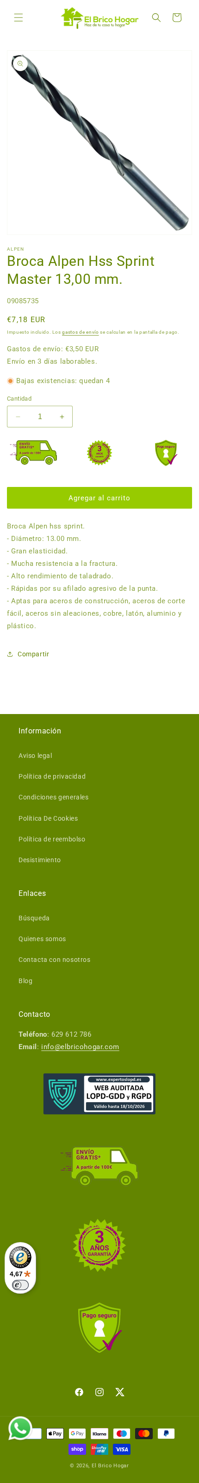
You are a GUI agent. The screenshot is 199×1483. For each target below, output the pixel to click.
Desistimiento (40, 860)
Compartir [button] (33, 654)
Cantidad (19, 398)
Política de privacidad (52, 776)
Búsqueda (34, 918)
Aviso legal (35, 755)
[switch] (20, 1285)
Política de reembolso (52, 839)
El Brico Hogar (110, 1466)
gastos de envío (80, 332)
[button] (18, 17)
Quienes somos (42, 939)
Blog (25, 981)
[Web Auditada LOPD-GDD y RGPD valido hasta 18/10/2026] (99, 1094)
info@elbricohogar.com (80, 1047)
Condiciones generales (54, 797)
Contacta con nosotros (55, 959)
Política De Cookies (48, 818)
